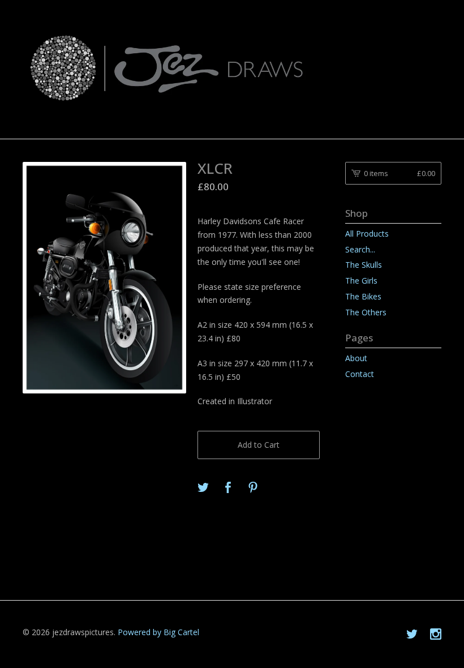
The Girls (361, 280)
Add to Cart (259, 444)
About (356, 358)
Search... (360, 250)
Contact (359, 374)
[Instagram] (435, 634)
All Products (367, 233)
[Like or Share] (228, 488)
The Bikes (363, 296)
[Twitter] (412, 634)
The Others (365, 312)
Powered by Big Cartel (158, 632)
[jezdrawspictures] (232, 68)
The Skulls (363, 264)
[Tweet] (203, 488)
